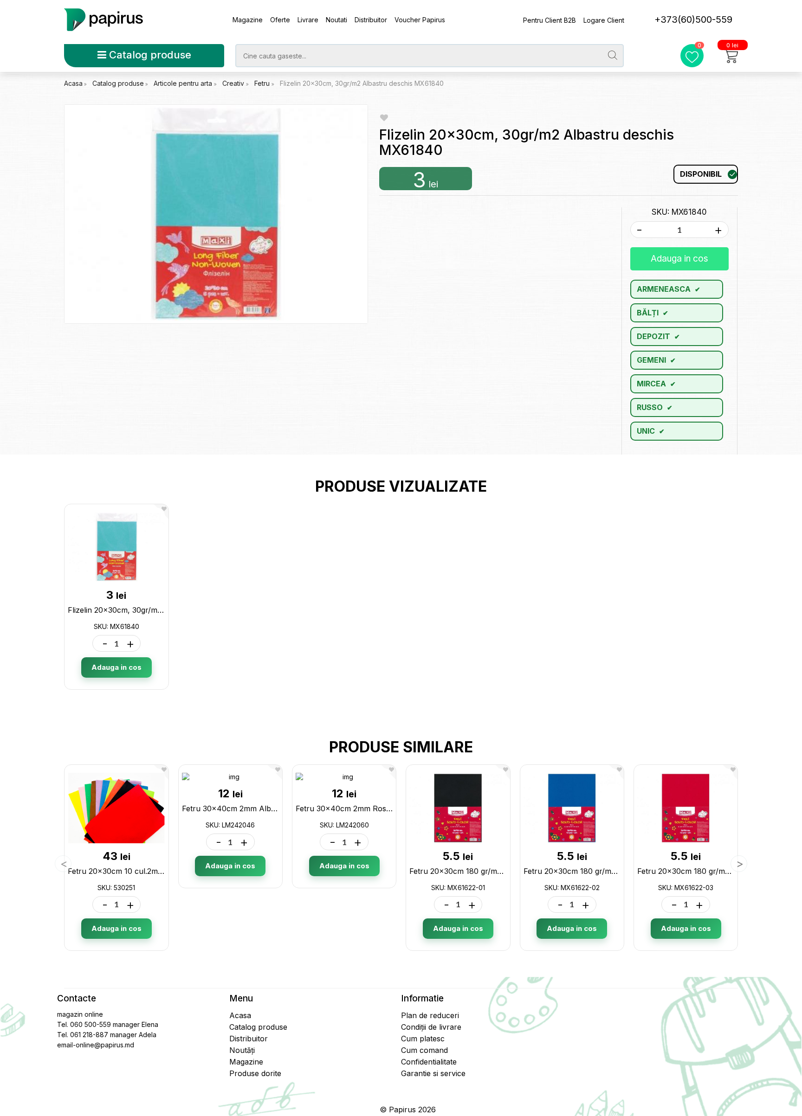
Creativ (234, 83)
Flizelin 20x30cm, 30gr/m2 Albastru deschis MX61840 (362, 83)
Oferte (280, 20)
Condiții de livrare (431, 1027)
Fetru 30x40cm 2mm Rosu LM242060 (364, 808)
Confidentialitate (429, 1061)
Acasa (73, 83)
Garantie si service (433, 1073)
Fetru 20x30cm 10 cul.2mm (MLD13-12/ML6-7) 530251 (164, 871)
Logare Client (603, 20)
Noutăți (242, 1050)
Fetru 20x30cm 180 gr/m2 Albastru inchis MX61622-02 (620, 871)
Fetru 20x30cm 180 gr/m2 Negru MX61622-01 (490, 871)
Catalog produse (148, 55)
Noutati (336, 20)
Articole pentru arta (184, 83)
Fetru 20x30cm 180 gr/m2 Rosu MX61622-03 (716, 871)
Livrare (308, 20)
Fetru (263, 83)
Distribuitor (371, 20)
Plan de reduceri (430, 1015)
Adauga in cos (679, 258)
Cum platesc (423, 1038)
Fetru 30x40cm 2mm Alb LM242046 (247, 808)
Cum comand (424, 1050)
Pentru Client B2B (549, 20)
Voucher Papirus (420, 20)
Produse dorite (255, 1073)
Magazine (248, 20)
